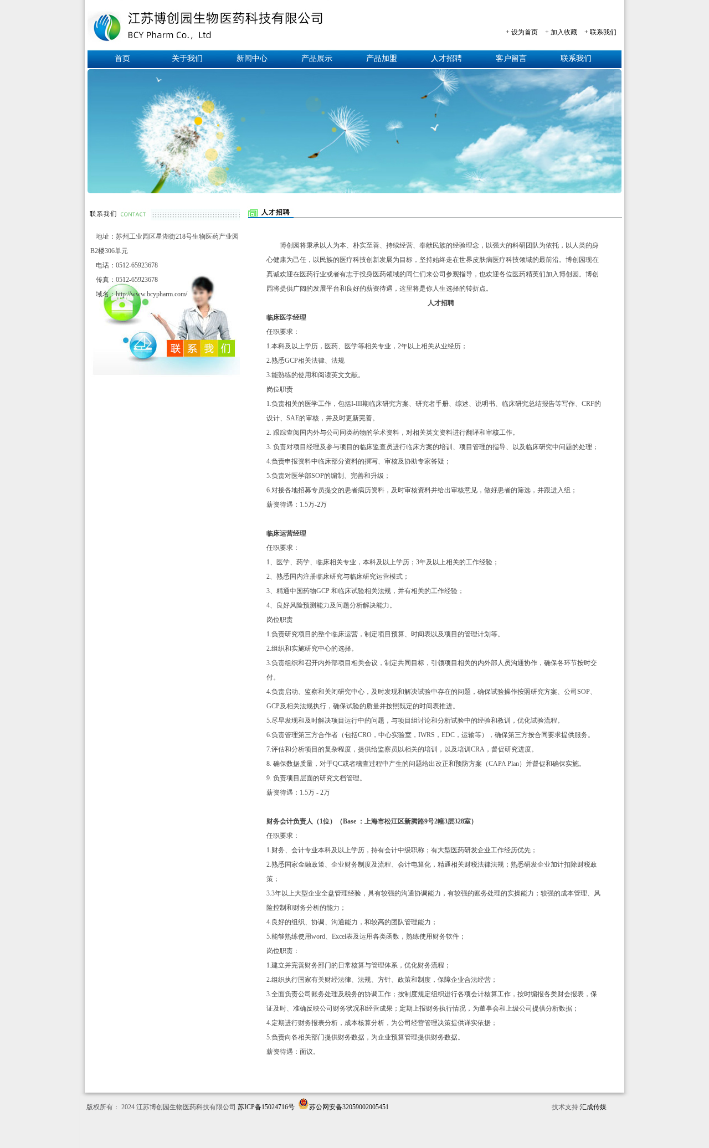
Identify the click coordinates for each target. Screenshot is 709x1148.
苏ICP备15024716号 (266, 1107)
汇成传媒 (593, 1107)
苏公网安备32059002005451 (349, 1106)
